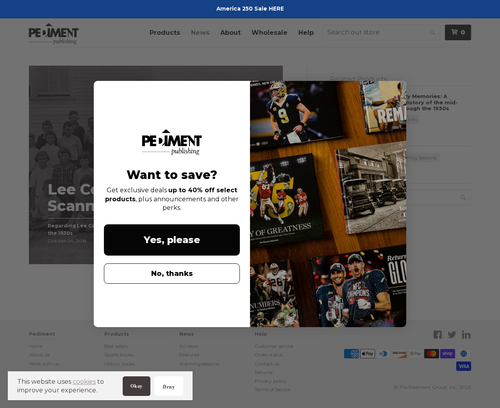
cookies (84, 381)
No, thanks (172, 273)
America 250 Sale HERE (250, 8)
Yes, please (172, 239)
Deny (169, 387)
